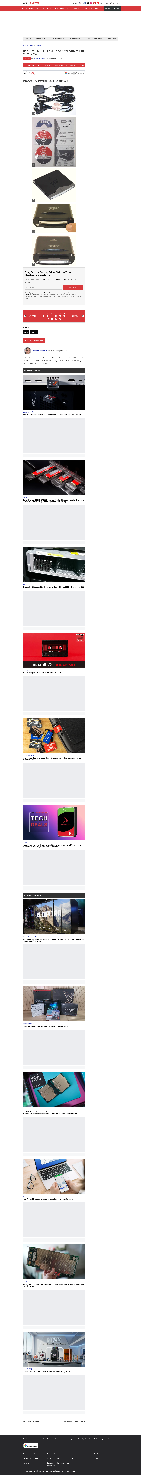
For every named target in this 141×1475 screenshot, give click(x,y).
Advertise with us (53, 1458)
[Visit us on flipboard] (98, 3)
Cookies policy (99, 1454)
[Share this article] (25, 73)
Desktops (77, 8)
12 (64, 316)
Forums (117, 8)
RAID (26, 332)
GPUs (42, 8)
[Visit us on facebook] (84, 3)
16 (60, 319)
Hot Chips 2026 (41, 39)
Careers (26, 1463)
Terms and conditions (31, 1454)
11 (60, 316)
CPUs (37, 8)
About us (73, 1458)
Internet (34, 332)
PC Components (52, 8)
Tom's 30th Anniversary (94, 39)
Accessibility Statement (31, 1458)
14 (52, 319)
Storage (38, 45)
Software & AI (87, 8)
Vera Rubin (112, 39)
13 (48, 319)
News (62, 8)
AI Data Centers (58, 39)
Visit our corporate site (102, 1439)
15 (56, 319)
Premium (108, 8)
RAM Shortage (75, 39)
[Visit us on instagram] (91, 3)
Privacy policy (75, 1454)
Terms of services (49, 293)
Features (27, 59)
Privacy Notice (29, 295)
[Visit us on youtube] (94, 3)
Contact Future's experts (55, 1454)
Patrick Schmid (38, 58)
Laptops (69, 8)
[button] (117, 3)
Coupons (97, 8)
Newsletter (81, 73)
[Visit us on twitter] (88, 3)
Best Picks (29, 8)
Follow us (70, 73)
